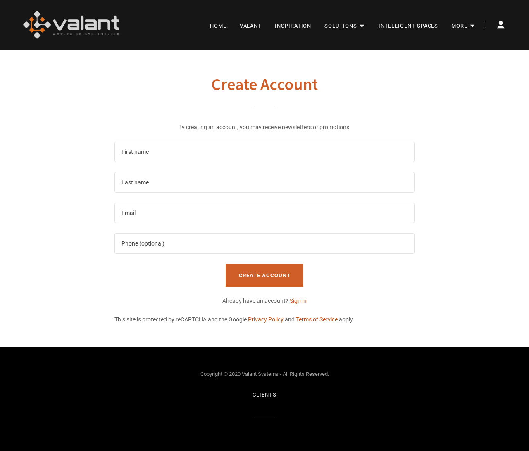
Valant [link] (251, 26)
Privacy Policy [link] (266, 319)
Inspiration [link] (293, 26)
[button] (344, 26)
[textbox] (264, 152)
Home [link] (218, 26)
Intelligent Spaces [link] (408, 26)
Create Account (265, 275)
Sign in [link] (298, 301)
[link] (71, 24)
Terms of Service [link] (317, 319)
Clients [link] (264, 395)
